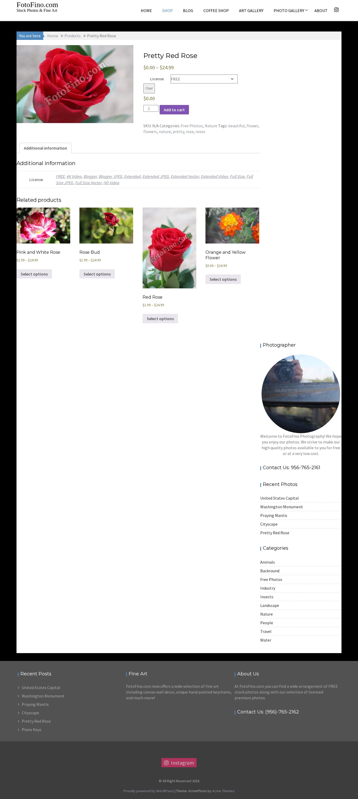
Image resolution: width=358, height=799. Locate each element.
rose (190, 131)
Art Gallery (251, 10)
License (157, 78)
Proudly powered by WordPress (148, 791)
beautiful (236, 125)
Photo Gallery (289, 10)
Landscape (269, 605)
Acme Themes (223, 791)
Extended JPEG (155, 176)
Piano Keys (31, 729)
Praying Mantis (273, 515)
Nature (211, 125)
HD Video (111, 182)
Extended (132, 176)
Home (146, 10)
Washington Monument (281, 506)
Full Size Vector (88, 182)
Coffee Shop (216, 10)
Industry (267, 588)
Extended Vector (185, 176)
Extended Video (214, 176)
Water (265, 640)
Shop (167, 10)
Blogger (90, 176)
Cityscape (269, 524)
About (321, 10)
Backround (269, 570)
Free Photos (192, 125)
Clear (149, 88)
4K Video (74, 176)
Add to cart (174, 109)
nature (165, 131)
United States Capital (279, 498)
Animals (267, 562)
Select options (34, 274)
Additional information (45, 148)
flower (252, 125)
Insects (266, 596)
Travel (266, 631)
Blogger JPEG (110, 176)
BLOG (188, 10)
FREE (60, 176)
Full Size (237, 176)
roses (200, 131)
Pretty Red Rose (274, 532)
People (266, 622)
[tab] (45, 148)
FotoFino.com (37, 5)
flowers (150, 131)
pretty (178, 131)
